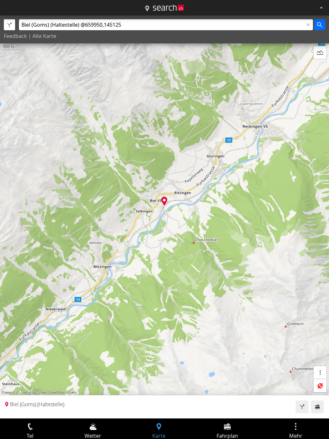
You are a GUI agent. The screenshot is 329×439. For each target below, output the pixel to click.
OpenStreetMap (52, 392)
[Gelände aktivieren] (320, 52)
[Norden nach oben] (320, 67)
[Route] (302, 406)
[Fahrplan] (317, 406)
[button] (164, 201)
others (72, 392)
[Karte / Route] (147, 8)
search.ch (12, 392)
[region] (164, 216)
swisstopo (29, 392)
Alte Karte (44, 36)
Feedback (15, 36)
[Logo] (168, 7)
